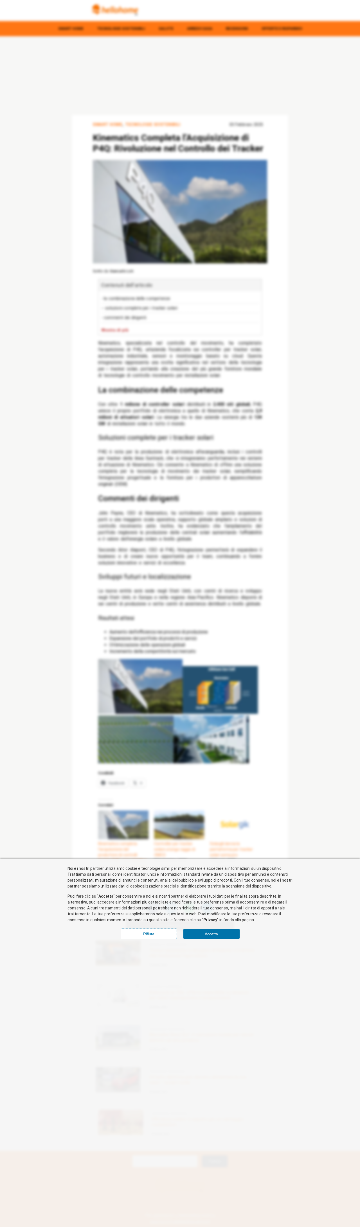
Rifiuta (148, 934)
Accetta (211, 934)
